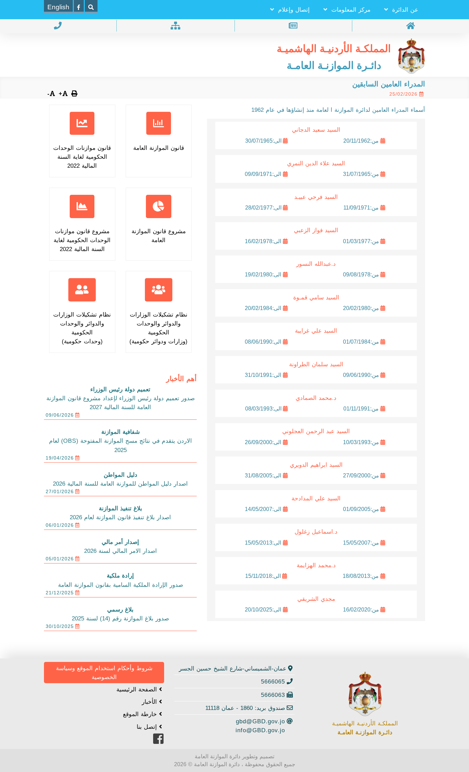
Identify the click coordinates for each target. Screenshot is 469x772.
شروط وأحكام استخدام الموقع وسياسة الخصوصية (104, 672)
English (58, 7)
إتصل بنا (148, 726)
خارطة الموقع (141, 714)
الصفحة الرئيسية (137, 689)
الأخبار (150, 701)
